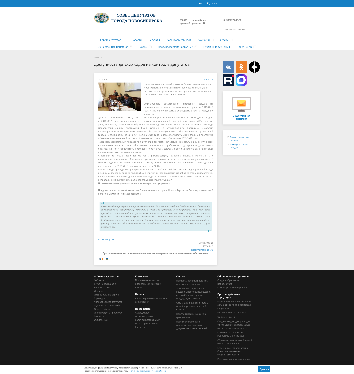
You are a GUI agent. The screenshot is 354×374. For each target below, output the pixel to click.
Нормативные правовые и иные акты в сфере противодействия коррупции (234, 305)
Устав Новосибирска (105, 283)
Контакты (99, 316)
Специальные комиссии (148, 283)
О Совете (99, 280)
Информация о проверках (108, 312)
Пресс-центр (244, 46)
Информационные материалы (233, 359)
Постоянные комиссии (147, 280)
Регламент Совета (103, 287)
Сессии (224, 40)
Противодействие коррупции (175, 46)
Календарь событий (179, 40)
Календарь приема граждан (232, 287)
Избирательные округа (106, 294)
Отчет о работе (102, 309)
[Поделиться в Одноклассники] (103, 258)
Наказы (143, 46)
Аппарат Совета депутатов (108, 301)
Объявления (101, 319)
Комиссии (204, 40)
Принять (264, 369)
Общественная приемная (112, 46)
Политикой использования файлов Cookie (148, 371)
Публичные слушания (216, 46)
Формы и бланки (226, 316)
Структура (99, 298)
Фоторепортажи (144, 316)
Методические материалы (231, 312)
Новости (137, 40)
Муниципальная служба (107, 305)
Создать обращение (228, 280)
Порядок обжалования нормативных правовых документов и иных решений (192, 325)
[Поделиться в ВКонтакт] (99, 258)
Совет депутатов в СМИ (147, 319)
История (98, 291)
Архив (138, 287)
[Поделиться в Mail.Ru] (106, 258)
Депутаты (154, 40)
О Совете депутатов (109, 40)
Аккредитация (142, 312)
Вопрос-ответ (224, 283)
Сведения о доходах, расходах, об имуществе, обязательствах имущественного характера (233, 325)
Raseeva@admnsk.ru (202, 249)
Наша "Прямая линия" (147, 323)
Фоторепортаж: (106, 239)
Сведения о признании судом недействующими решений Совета (192, 306)
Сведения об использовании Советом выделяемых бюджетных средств (232, 351)
